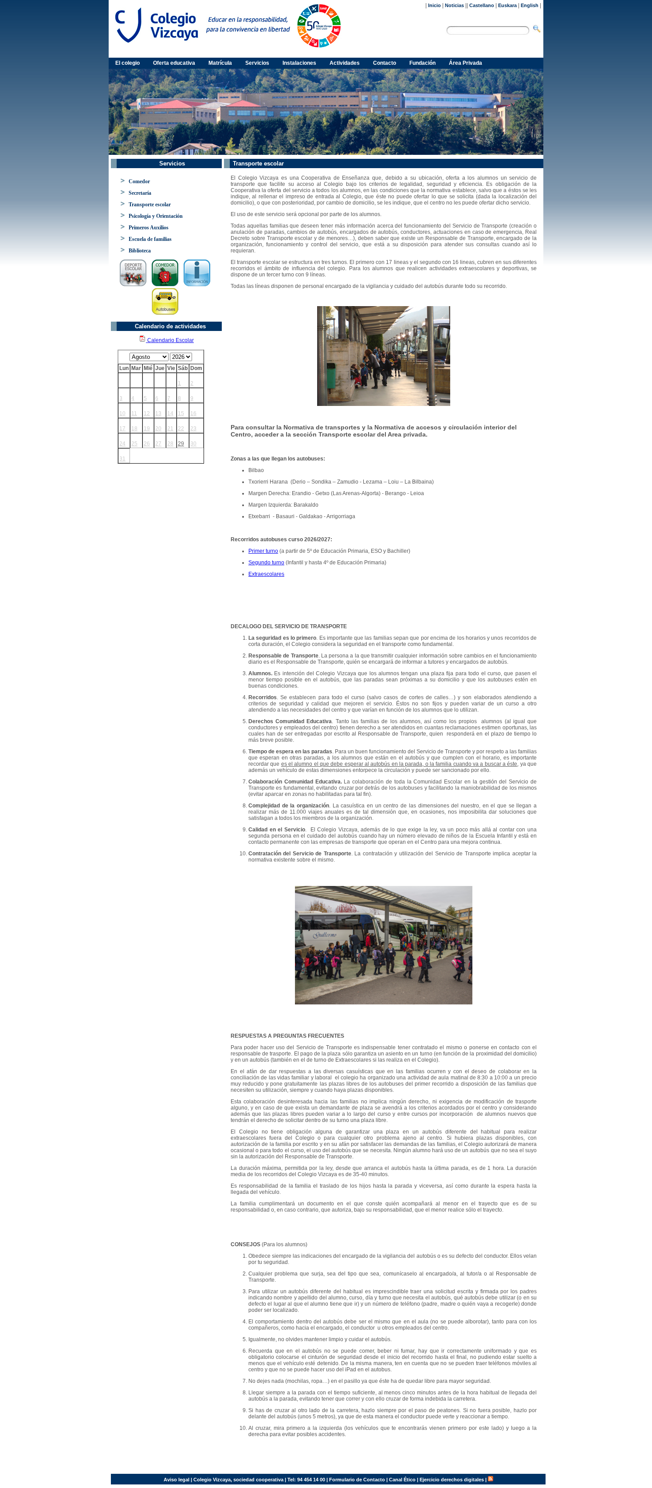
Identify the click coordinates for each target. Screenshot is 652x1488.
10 (122, 413)
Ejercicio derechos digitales (452, 1479)
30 (193, 444)
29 (181, 444)
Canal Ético (402, 1479)
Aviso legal (176, 1479)
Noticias (454, 5)
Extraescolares (266, 574)
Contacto (384, 63)
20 (158, 428)
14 (170, 413)
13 (158, 413)
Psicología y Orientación (156, 216)
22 (181, 428)
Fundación (422, 63)
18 (134, 428)
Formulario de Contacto (357, 1479)
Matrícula (220, 63)
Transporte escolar (150, 204)
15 (181, 413)
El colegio (127, 63)
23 (193, 428)
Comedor (139, 181)
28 (170, 444)
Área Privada (465, 63)
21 (170, 428)
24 (122, 444)
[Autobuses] (384, 945)
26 (147, 444)
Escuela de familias (150, 239)
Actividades (345, 63)
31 (122, 459)
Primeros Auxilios (149, 227)
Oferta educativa (174, 63)
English (529, 5)
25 (134, 444)
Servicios (257, 63)
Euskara (507, 5)
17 (122, 428)
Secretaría (140, 193)
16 (193, 413)
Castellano (481, 5)
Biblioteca (140, 251)
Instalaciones (299, 63)
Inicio (434, 5)
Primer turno (263, 551)
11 (134, 413)
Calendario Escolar (170, 340)
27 (158, 444)
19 (147, 428)
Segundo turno (266, 562)
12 (147, 413)
